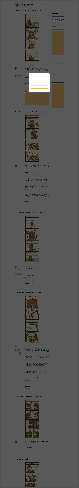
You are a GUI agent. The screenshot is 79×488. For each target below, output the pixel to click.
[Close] (49, 73)
